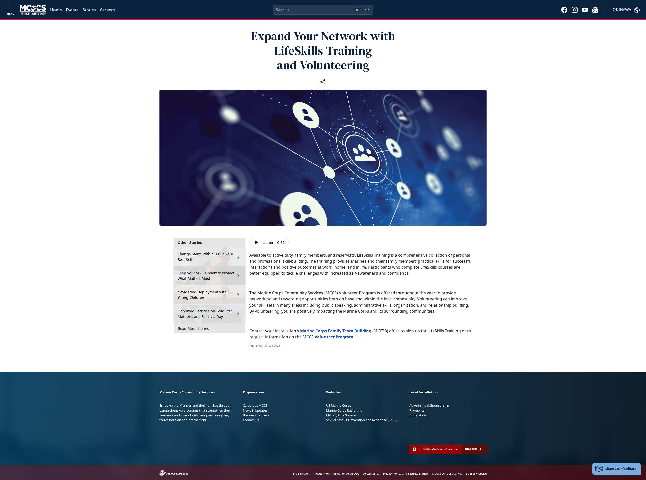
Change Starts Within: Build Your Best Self (205, 257)
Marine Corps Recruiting (344, 410)
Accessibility (371, 473)
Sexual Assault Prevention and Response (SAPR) (361, 420)
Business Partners (256, 415)
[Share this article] (323, 82)
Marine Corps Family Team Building (335, 331)
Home (56, 10)
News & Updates (255, 410)
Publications (418, 415)
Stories (89, 10)
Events (72, 10)
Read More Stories (193, 328)
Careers (107, 10)
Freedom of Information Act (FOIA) (336, 473)
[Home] (33, 10)
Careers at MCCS (255, 405)
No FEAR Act (301, 473)
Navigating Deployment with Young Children (202, 295)
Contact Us (251, 420)
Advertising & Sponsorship (429, 405)
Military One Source (341, 415)
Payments (416, 410)
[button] (564, 9)
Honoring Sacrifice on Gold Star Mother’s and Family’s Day (205, 314)
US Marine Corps (338, 405)
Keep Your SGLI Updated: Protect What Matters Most (206, 276)
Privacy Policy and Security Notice (405, 473)
